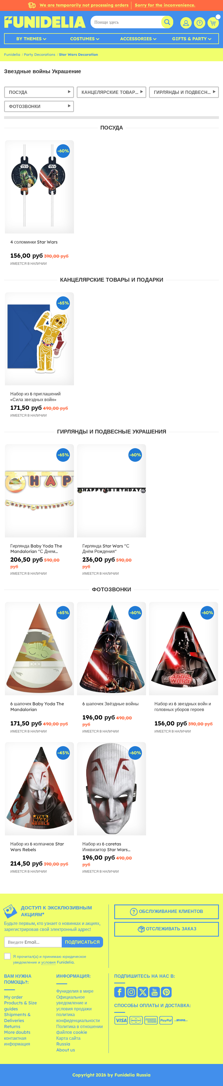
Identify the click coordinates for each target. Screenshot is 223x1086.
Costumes (82, 38)
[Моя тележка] (213, 23)
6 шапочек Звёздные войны (110, 703)
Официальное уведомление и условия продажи (74, 1002)
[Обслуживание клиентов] (199, 23)
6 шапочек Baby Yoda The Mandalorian (37, 706)
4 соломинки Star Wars (34, 242)
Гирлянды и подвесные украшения (186, 92)
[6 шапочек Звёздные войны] (111, 649)
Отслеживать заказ (170, 928)
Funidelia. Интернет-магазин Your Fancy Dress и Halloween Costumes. (45, 22)
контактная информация (17, 1041)
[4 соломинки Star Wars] (39, 187)
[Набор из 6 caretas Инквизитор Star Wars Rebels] (111, 789)
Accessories (136, 38)
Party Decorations (39, 54)
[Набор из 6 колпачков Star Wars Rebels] (39, 789)
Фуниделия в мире (75, 991)
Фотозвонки (25, 106)
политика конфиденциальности (78, 1017)
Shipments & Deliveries (17, 1017)
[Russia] (119, 993)
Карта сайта (68, 1038)
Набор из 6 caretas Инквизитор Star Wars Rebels (105, 847)
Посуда (18, 92)
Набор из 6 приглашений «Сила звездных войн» (35, 396)
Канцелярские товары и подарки (114, 92)
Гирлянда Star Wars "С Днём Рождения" (105, 548)
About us (65, 1050)
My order (13, 997)
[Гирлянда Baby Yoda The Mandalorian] (39, 491)
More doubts (17, 1032)
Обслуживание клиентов (170, 911)
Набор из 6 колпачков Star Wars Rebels (37, 846)
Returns (12, 1026)
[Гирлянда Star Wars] (111, 491)
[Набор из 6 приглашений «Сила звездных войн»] (39, 339)
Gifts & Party (189, 38)
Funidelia (12, 54)
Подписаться (82, 942)
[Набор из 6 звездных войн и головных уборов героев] (183, 649)
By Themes (29, 38)
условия (48, 962)
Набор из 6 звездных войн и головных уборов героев (182, 706)
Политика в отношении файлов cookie (79, 1029)
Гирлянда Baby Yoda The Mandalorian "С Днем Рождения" (36, 549)
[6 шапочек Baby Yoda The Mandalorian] (39, 649)
